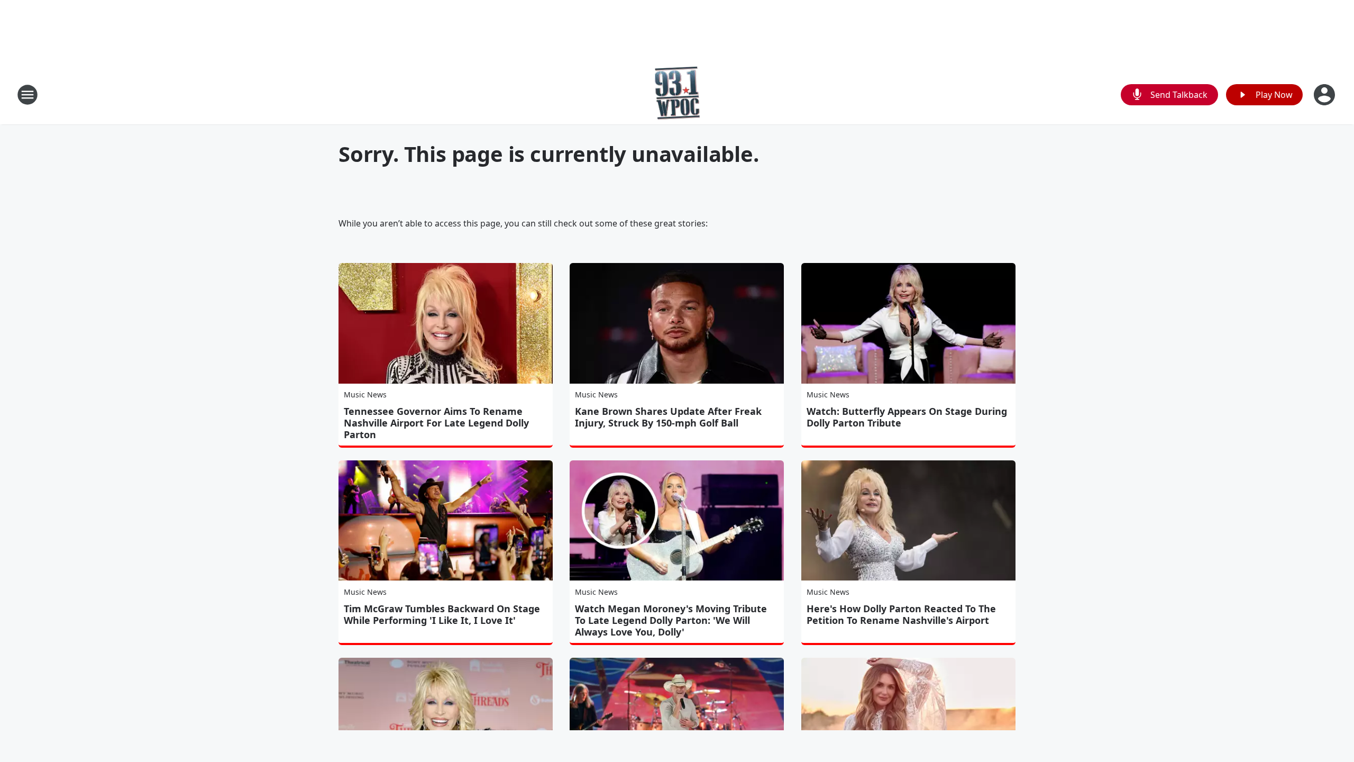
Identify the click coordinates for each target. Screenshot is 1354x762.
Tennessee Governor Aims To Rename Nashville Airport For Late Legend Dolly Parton (436, 422)
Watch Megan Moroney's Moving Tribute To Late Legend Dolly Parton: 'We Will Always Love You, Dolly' (671, 620)
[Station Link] (677, 94)
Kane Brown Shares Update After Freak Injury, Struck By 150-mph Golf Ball (668, 417)
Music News (365, 394)
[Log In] (1325, 94)
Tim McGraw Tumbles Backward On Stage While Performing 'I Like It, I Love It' (442, 614)
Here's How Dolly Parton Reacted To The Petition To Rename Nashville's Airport (901, 614)
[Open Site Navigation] (27, 94)
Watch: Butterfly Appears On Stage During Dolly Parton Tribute (907, 417)
